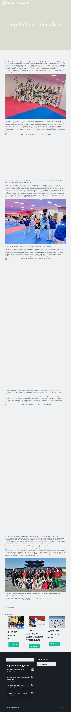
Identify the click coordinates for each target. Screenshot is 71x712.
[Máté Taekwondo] (15, 2)
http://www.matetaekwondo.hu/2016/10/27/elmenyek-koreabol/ (23, 600)
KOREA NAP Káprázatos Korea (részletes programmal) (34, 635)
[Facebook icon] (62, 707)
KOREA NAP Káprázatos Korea (12, 635)
